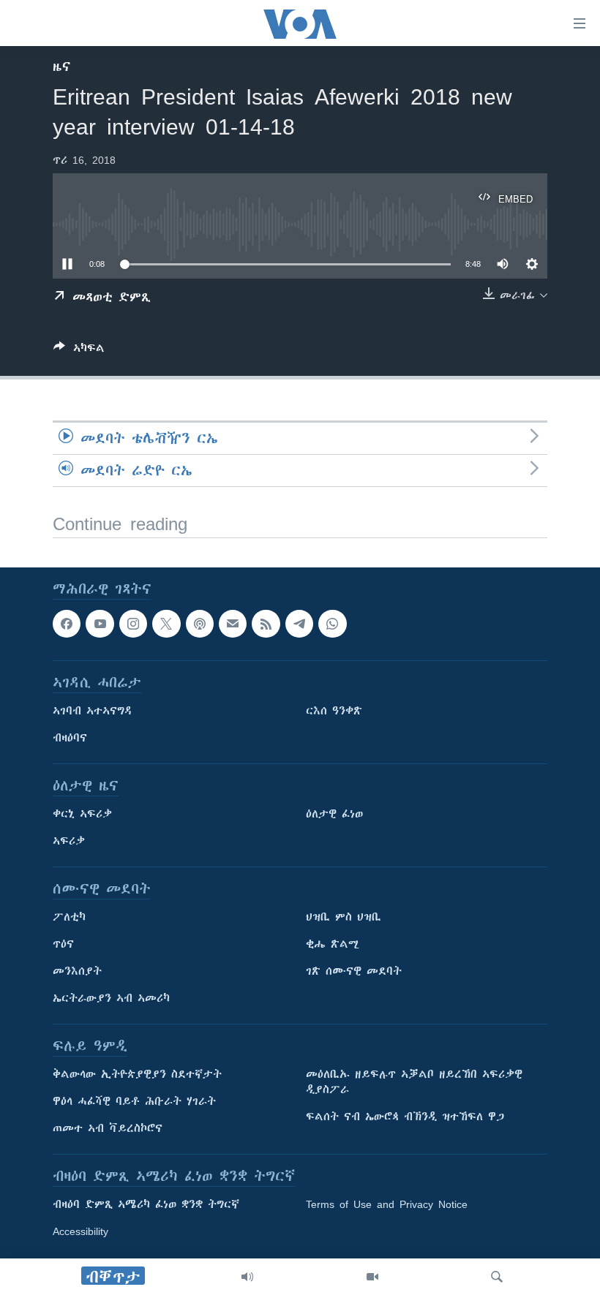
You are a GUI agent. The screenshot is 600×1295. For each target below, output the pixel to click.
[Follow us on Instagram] (133, 624)
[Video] (372, 1276)
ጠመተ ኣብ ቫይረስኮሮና (107, 1128)
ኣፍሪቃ (69, 840)
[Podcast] (200, 624)
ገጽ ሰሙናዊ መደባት (354, 971)
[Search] (497, 1276)
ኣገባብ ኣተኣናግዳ (92, 710)
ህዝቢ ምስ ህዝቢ (343, 917)
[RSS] (266, 624)
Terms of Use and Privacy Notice (387, 1204)
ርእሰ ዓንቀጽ (334, 710)
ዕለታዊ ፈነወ (334, 813)
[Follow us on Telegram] (299, 624)
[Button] (79, 350)
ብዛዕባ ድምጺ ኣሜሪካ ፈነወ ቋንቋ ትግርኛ (146, 1204)
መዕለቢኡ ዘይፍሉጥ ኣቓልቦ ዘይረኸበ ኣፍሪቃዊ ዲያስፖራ (414, 1082)
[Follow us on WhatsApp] (332, 624)
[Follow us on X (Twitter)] (166, 624)
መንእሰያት (77, 971)
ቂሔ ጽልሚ (332, 944)
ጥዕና (63, 944)
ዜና (62, 66)
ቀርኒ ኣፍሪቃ (82, 813)
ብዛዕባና (70, 737)
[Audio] (247, 1276)
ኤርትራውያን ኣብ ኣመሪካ (111, 998)
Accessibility (80, 1231)
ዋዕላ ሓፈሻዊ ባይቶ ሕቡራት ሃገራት (134, 1101)
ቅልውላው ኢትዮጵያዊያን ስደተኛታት (137, 1074)
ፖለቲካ (69, 917)
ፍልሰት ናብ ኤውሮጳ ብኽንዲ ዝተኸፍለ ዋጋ (405, 1116)
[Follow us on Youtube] (99, 624)
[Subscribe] (233, 624)
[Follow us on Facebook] (66, 624)
